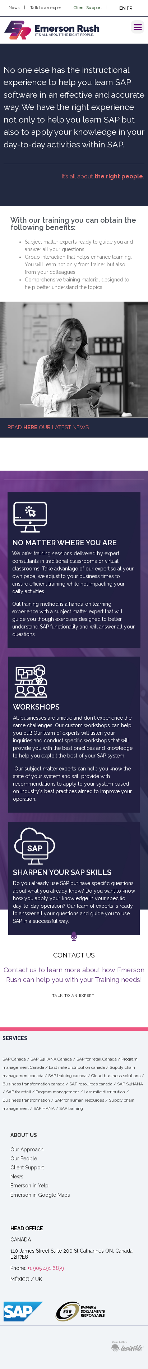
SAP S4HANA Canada (51, 1059)
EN (122, 8)
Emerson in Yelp (29, 1185)
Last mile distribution (104, 1091)
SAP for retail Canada (97, 1059)
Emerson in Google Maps (40, 1195)
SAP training (71, 1108)
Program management (57, 1091)
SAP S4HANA (130, 1083)
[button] (137, 27)
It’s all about (102, 176)
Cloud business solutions (115, 1075)
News (14, 7)
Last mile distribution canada (77, 1067)
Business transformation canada (34, 1083)
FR (130, 8)
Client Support (88, 7)
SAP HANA (44, 1108)
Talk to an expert (47, 7)
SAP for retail (18, 1091)
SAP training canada (67, 1075)
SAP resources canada (90, 1083)
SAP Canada (14, 1059)
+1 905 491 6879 (46, 1268)
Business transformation (26, 1100)
